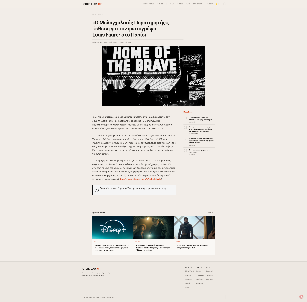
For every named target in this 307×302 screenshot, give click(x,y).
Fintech (180, 4)
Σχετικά (198, 271)
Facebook (209, 271)
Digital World (148, 4)
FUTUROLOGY (91, 4)
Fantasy (101, 15)
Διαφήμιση (199, 279)
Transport (197, 4)
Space (188, 4)
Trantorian (98, 42)
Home (94, 15)
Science (160, 4)
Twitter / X (209, 275)
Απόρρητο (199, 283)
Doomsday (209, 4)
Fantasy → (211, 213)
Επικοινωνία (200, 275)
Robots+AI (170, 4)
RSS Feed (209, 279)
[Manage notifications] (301, 297)
